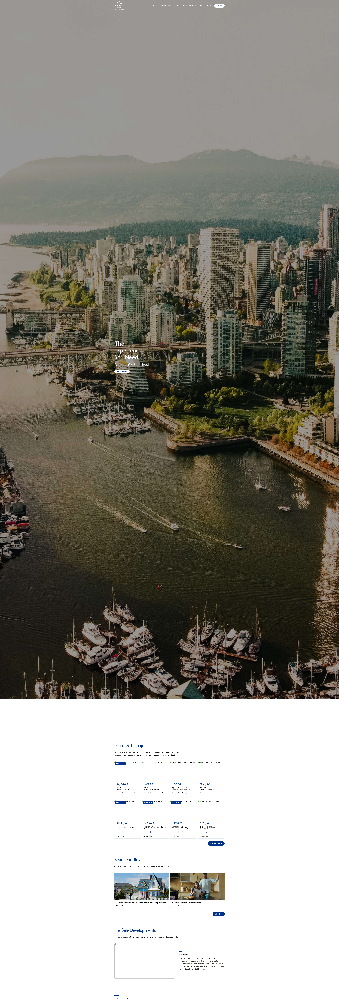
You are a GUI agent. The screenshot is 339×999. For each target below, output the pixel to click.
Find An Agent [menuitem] (165, 5)
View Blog (218, 914)
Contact (219, 5)
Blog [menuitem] (201, 5)
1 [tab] (142, 981)
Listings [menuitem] (175, 5)
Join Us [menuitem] (209, 5)
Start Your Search (216, 843)
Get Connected (122, 371)
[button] (219, 6)
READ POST (143, 890)
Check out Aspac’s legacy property (128, 962)
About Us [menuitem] (154, 5)
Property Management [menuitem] (190, 5)
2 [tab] (197, 981)
